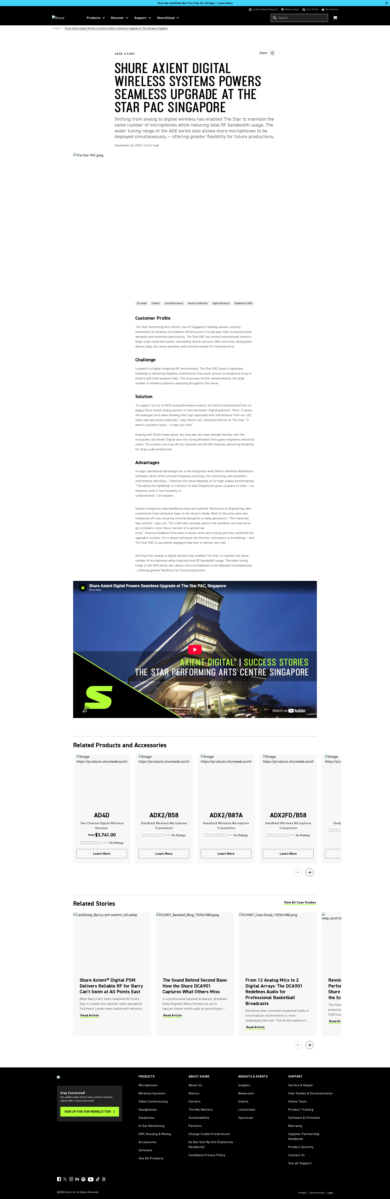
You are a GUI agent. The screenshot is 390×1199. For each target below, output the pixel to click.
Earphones (146, 1118)
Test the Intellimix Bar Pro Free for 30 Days (195, 3)
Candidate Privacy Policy (206, 1155)
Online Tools (297, 1101)
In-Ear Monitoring (151, 1126)
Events (243, 1101)
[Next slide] (310, 872)
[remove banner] (386, 3)
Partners (195, 1126)
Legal (330, 1193)
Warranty (295, 1126)
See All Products (151, 1158)
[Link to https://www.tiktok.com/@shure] (98, 1179)
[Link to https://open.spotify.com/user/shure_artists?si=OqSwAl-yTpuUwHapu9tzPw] (83, 1179)
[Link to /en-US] (65, 17)
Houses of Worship (198, 303)
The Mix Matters (200, 1110)
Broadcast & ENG (243, 303)
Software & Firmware (304, 1118)
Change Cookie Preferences (209, 1134)
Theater (156, 303)
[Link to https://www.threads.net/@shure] (104, 1179)
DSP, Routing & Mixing (155, 1134)
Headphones (148, 1110)
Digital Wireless (221, 303)
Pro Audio (142, 303)
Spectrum (245, 1118)
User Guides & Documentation (310, 1093)
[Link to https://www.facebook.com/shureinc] (59, 1179)
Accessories (147, 1142)
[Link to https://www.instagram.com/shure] (71, 1179)
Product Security (301, 1147)
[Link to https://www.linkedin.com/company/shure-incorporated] (77, 1179)
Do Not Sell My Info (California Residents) (210, 1144)
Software (145, 1150)
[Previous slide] (298, 872)
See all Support (300, 1163)
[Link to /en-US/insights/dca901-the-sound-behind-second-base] (195, 974)
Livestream (246, 1110)
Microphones (148, 1085)
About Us (195, 1085)
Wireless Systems (152, 1093)
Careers (194, 1101)
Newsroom (246, 1093)
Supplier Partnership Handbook (310, 1136)
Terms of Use (317, 1193)
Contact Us (296, 1155)
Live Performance (174, 303)
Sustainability (198, 1118)
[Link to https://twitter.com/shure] (65, 1179)
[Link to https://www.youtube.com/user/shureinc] (91, 1179)
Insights (244, 1085)
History (193, 1093)
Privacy (302, 1193)
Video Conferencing (153, 1101)
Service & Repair (300, 1085)
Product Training (300, 1110)
